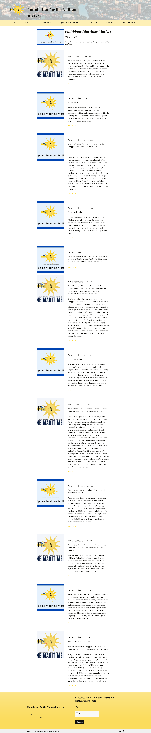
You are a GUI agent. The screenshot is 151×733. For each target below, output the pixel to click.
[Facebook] (123, 731)
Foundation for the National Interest (46, 707)
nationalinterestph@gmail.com (39, 718)
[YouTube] (120, 731)
